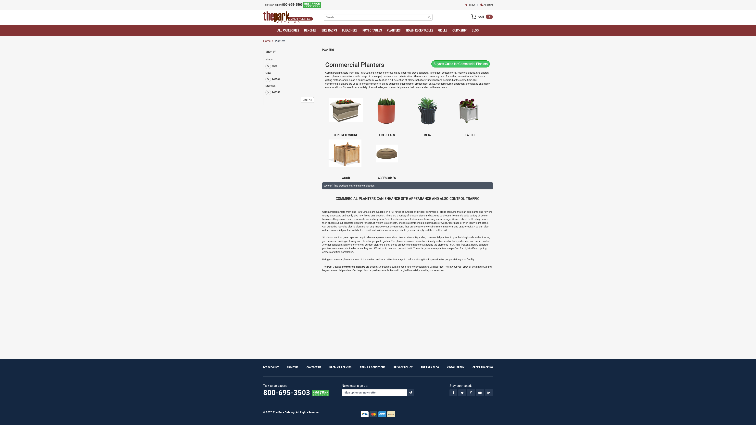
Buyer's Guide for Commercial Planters (461, 64)
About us (292, 367)
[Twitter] (462, 392)
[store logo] (292, 17)
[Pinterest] (471, 392)
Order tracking (482, 367)
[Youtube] (480, 392)
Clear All (307, 100)
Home (267, 40)
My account (271, 367)
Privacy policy (403, 367)
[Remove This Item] (268, 66)
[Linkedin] (489, 392)
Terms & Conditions (372, 367)
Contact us (314, 367)
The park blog (430, 367)
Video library (455, 367)
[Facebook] (453, 392)
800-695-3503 (292, 4)
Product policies (340, 367)
